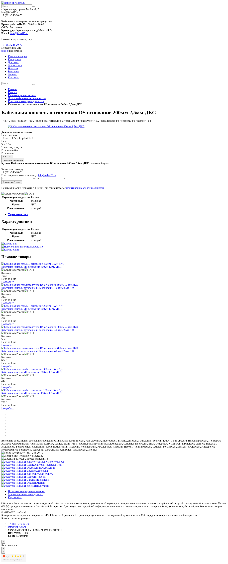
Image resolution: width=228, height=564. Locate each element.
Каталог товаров (17, 56)
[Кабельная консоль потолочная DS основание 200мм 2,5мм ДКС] (46, 126)
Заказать (7, 156)
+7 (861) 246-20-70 (11, 44)
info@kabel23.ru (19, 33)
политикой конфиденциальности (85, 187)
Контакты (13, 77)
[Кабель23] (13, 2)
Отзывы (12, 74)
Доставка (13, 62)
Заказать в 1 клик (12, 182)
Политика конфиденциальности (26, 491)
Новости (13, 68)
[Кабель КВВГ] (10, 249)
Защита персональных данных (25, 494)
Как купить (14, 59)
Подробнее (7, 281)
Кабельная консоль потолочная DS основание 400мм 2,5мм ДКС (38, 351)
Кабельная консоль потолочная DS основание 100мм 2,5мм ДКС (38, 287)
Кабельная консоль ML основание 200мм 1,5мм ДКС (31, 308)
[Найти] (33, 6)
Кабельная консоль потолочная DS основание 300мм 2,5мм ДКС (38, 330)
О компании (15, 65)
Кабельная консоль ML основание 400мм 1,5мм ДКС (31, 266)
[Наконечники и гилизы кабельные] (22, 246)
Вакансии (13, 71)
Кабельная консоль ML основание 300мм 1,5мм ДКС (31, 372)
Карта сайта (15, 497)
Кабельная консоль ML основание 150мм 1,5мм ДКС (31, 393)
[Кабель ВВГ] (9, 243)
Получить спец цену (13, 160)
